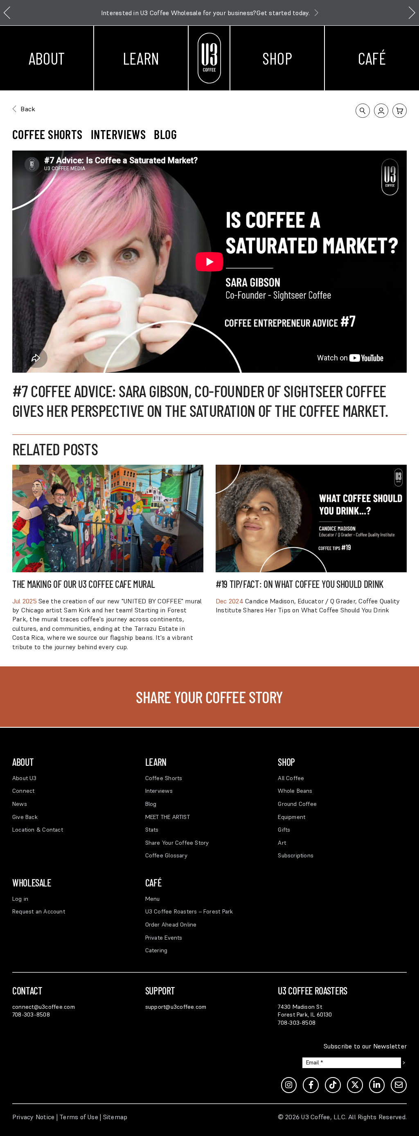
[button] (363, 110)
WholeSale (31, 883)
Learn (141, 58)
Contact (27, 991)
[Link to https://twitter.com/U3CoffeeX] (355, 1085)
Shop (277, 58)
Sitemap (115, 1117)
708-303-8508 (31, 1014)
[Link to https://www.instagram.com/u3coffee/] (289, 1085)
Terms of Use (78, 1117)
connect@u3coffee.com (43, 1006)
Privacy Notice (33, 1117)
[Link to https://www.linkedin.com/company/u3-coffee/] (377, 1085)
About (47, 58)
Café (372, 58)
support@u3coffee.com (176, 1006)
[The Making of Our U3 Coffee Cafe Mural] (107, 469)
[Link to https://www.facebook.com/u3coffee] (311, 1085)
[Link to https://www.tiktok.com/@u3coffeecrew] (333, 1085)
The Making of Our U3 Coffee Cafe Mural (83, 584)
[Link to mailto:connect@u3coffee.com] (399, 1085)
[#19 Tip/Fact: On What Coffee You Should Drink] (311, 469)
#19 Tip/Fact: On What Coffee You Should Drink (299, 584)
